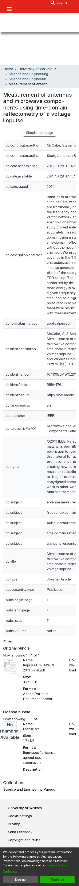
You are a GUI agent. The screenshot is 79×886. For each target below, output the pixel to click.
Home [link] (8, 69)
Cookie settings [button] (20, 816)
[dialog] (39, 867)
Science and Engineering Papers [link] (30, 79)
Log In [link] (62, 2)
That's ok (57, 879)
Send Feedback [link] (20, 832)
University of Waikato (25, 808)
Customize (10, 871)
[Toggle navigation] (9, 9)
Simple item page (39, 133)
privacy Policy (57, 865)
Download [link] (72, 665)
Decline (20, 879)
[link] (29, 789)
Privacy (14, 824)
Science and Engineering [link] (28, 74)
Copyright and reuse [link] (24, 840)
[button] (52, 2)
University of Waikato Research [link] (39, 69)
